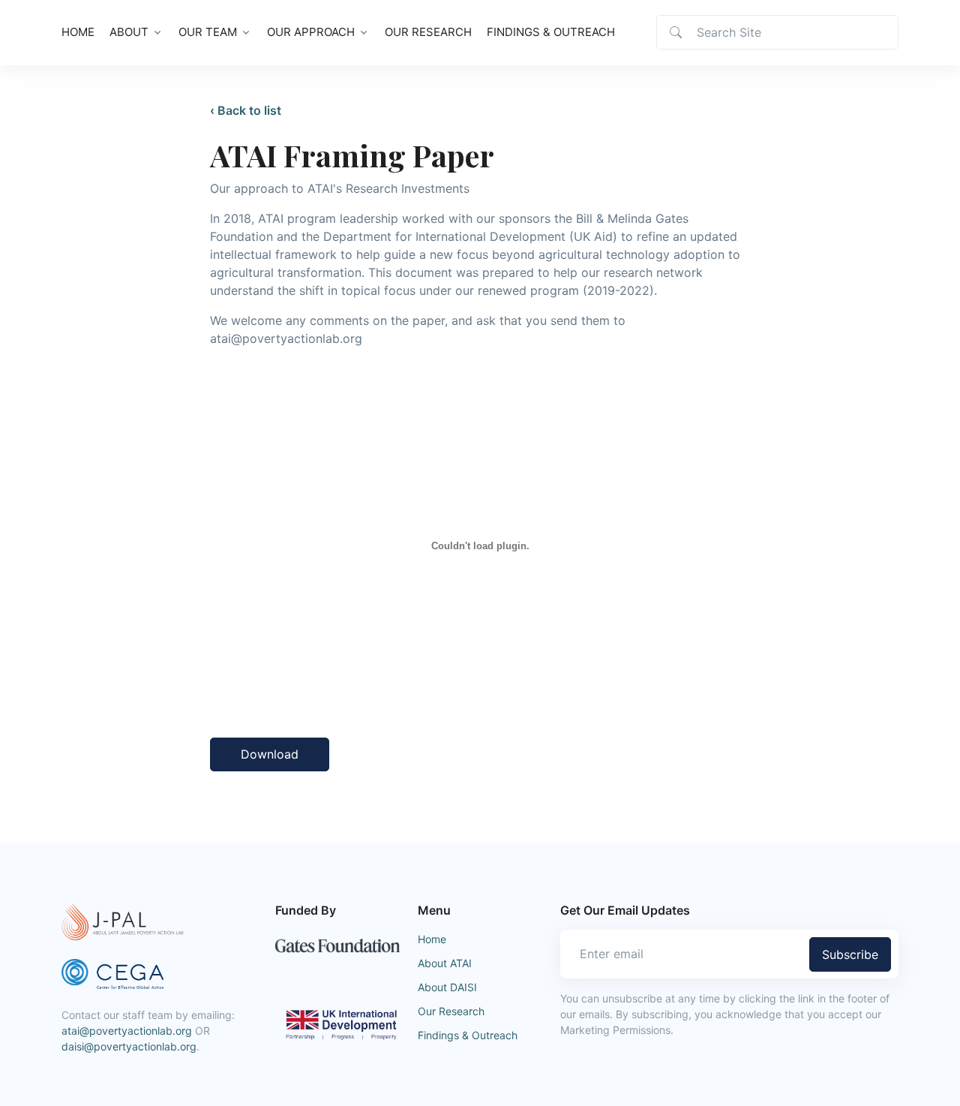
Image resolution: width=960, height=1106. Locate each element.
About (129, 32)
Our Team (207, 32)
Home (78, 32)
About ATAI (445, 963)
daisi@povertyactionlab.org (129, 1046)
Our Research (428, 32)
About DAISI (447, 987)
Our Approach (311, 32)
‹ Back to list (245, 110)
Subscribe (850, 954)
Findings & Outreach (551, 32)
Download (269, 754)
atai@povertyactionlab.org (127, 1030)
